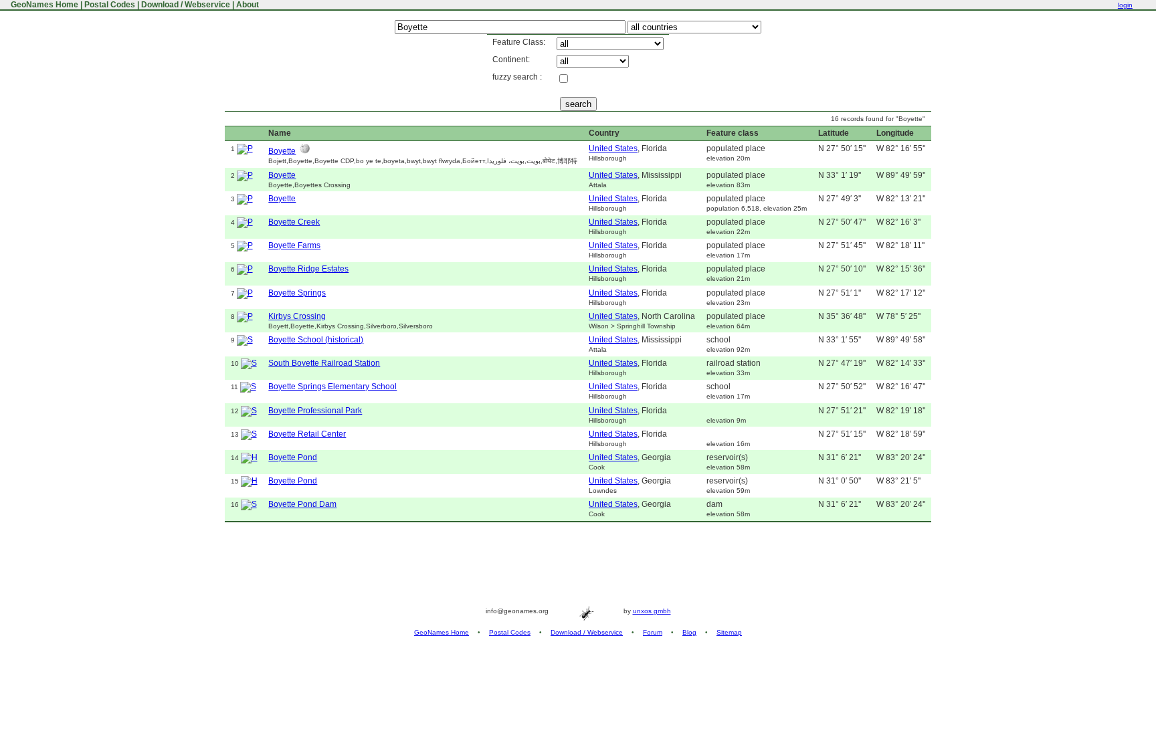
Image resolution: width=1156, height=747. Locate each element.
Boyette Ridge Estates (308, 269)
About (247, 4)
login (1125, 5)
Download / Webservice (185, 4)
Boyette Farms (294, 245)
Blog (689, 632)
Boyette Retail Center (307, 434)
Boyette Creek (294, 222)
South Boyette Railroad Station (324, 363)
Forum (652, 632)
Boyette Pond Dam (302, 504)
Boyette (282, 151)
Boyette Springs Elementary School (332, 386)
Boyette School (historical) (315, 339)
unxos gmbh (652, 611)
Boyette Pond (292, 457)
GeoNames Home (43, 4)
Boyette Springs (297, 293)
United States (613, 148)
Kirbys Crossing (297, 316)
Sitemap (729, 632)
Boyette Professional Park (315, 410)
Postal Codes (109, 4)
